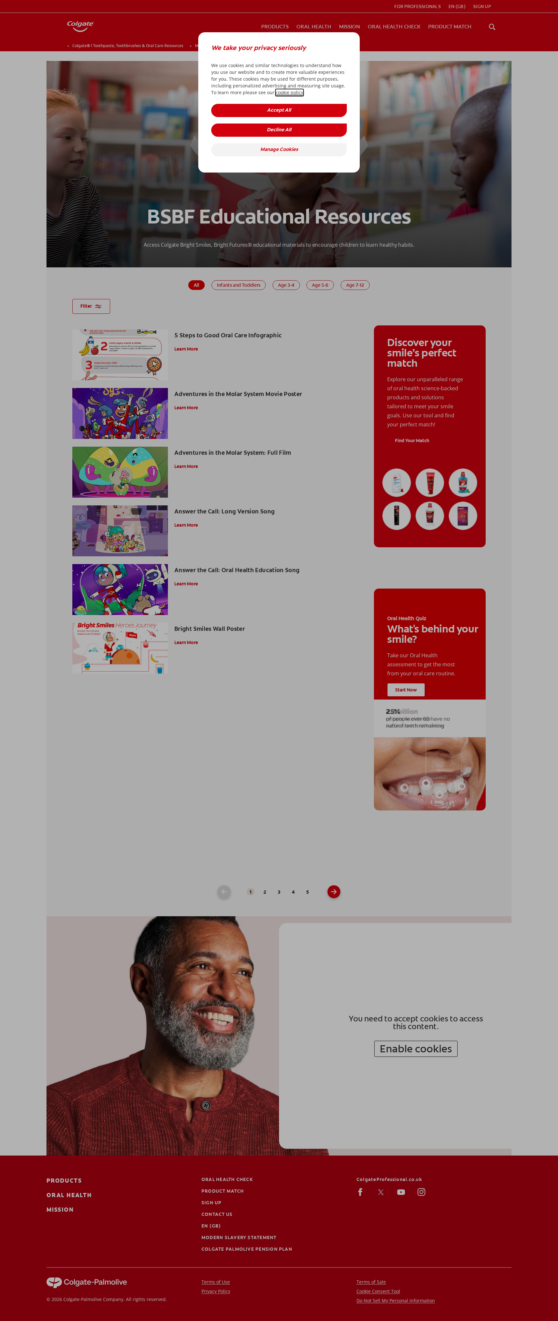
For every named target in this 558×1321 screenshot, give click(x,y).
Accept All (279, 110)
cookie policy (289, 92)
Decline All (279, 130)
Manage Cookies (279, 149)
